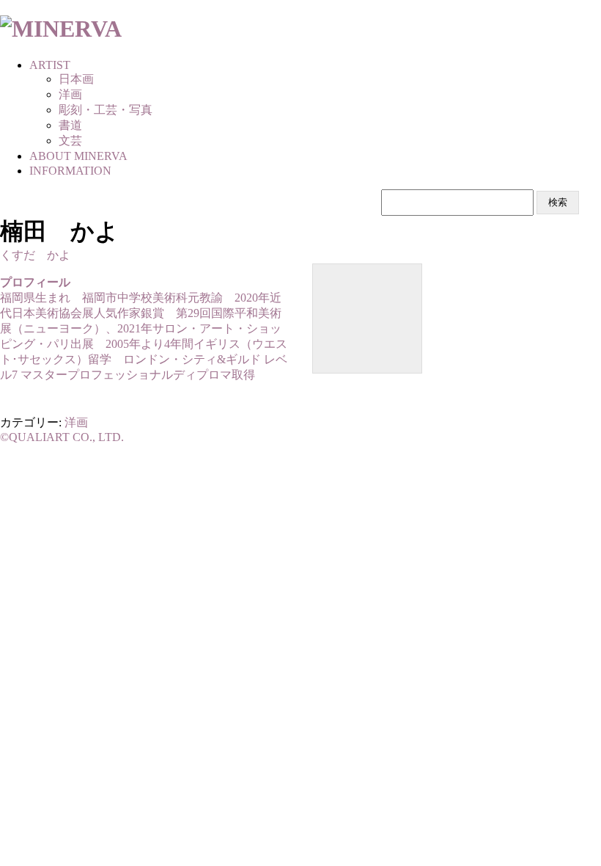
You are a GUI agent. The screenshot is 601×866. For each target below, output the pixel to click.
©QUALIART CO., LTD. (62, 437)
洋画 (76, 422)
